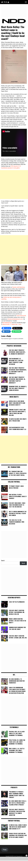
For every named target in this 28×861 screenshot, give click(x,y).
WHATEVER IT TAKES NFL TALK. (12, 324)
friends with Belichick (18, 287)
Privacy (4, 850)
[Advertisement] (14, 184)
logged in (10, 338)
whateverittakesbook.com (15, 319)
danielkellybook (7, 322)
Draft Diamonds (21, 315)
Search (3, 560)
